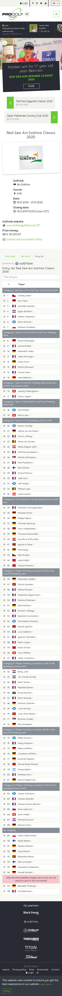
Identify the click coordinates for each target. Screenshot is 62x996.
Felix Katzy (23, 549)
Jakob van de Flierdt (28, 431)
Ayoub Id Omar (25, 544)
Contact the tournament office (24, 239)
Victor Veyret (24, 396)
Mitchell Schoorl (26, 819)
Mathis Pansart (25, 589)
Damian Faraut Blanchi (29, 804)
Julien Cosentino (26, 658)
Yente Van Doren (26, 441)
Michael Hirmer (25, 513)
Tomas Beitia (24, 769)
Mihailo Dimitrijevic (27, 457)
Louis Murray (24, 708)
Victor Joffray (25, 436)
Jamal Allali (23, 560)
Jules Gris (23, 478)
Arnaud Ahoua (25, 473)
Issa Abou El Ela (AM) (28, 539)
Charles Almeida (26, 799)
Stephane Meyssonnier (29, 595)
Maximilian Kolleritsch (28, 867)
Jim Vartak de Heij (27, 677)
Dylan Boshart (25, 311)
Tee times (25, 256)
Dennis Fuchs (24, 825)
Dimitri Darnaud (26, 367)
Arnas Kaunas (25, 692)
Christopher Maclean (28, 621)
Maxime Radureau (27, 600)
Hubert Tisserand (26, 316)
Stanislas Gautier (26, 306)
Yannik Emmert (25, 872)
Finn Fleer (23, 301)
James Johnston (26, 793)
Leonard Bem (25, 346)
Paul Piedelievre (25, 462)
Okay (7, 990)
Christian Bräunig (26, 523)
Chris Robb (23, 410)
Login (25, 3)
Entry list (39, 256)
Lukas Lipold (24, 494)
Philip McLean (24, 738)
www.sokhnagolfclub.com (21, 225)
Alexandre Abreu (26, 856)
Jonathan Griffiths (27, 753)
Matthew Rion (25, 774)
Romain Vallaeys (26, 610)
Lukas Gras (23, 361)
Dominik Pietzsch (26, 759)
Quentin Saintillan (27, 637)
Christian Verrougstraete (30, 507)
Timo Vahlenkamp (27, 528)
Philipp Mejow (24, 518)
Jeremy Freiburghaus (28, 391)
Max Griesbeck (25, 724)
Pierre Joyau (24, 642)
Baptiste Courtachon (28, 616)
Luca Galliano (25, 631)
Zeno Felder (24, 814)
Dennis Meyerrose (27, 780)
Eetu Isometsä (25, 862)
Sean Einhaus (24, 605)
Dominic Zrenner (26, 703)
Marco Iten (23, 415)
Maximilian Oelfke (26, 579)
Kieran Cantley (25, 425)
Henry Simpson (25, 743)
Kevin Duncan (25, 322)
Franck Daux (24, 372)
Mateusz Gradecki (27, 327)
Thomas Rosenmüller (28, 534)
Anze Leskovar (25, 809)
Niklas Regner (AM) (27, 447)
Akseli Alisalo (24, 840)
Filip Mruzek (24, 555)
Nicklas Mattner (26, 846)
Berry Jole (23, 671)
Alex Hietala (24, 467)
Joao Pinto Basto (27, 713)
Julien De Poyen (26, 356)
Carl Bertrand (25, 891)
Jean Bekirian (25, 377)
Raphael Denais (26, 687)
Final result (10, 256)
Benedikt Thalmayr (27, 886)
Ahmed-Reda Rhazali (28, 764)
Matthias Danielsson (28, 452)
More (31, 86)
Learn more (45, 984)
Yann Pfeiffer (24, 653)
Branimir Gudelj (25, 719)
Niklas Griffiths (25, 748)
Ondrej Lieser (24, 295)
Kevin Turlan (24, 682)
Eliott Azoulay (25, 698)
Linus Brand (24, 851)
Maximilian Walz (26, 351)
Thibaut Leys (24, 488)
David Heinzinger (26, 340)
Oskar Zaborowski (27, 835)
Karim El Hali (24, 647)
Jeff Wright (23, 483)
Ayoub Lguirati (25, 626)
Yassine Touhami (26, 565)
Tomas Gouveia (25, 584)
